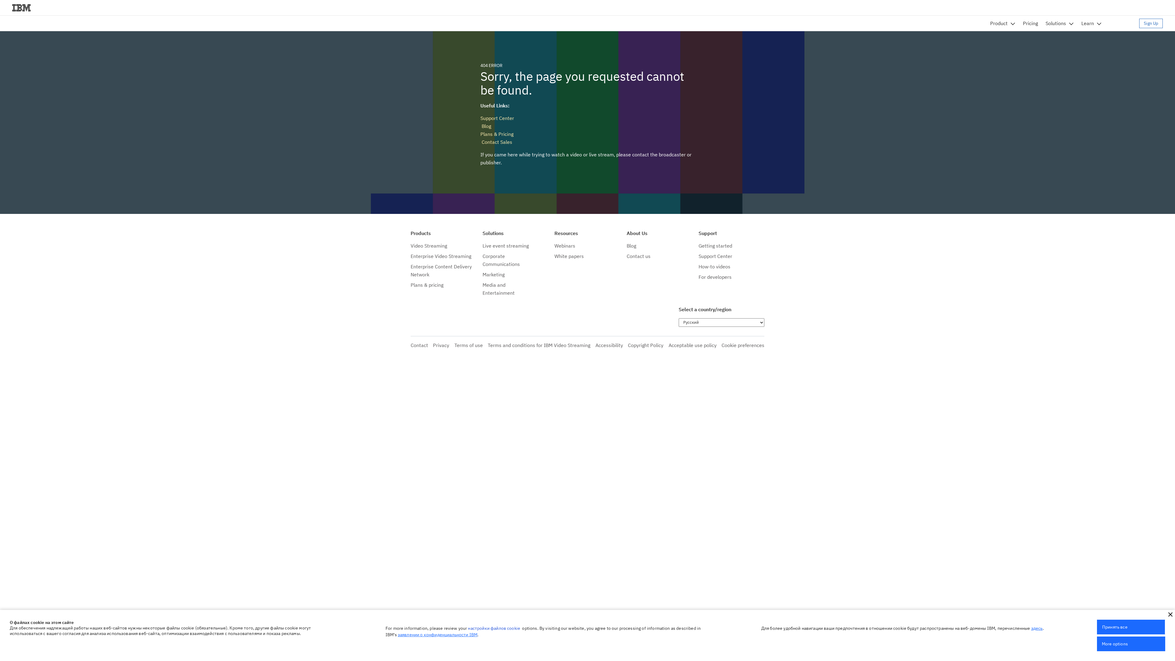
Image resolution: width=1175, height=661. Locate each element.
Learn (1087, 23)
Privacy (441, 345)
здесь (1037, 628)
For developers (715, 277)
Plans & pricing (427, 285)
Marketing (494, 274)
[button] (1170, 614)
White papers (569, 256)
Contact (419, 345)
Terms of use (468, 345)
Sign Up (1151, 23)
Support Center (497, 118)
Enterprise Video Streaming (441, 256)
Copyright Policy (645, 345)
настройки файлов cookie (494, 628)
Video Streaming (429, 246)
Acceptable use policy (693, 345)
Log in (1123, 23)
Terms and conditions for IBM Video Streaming (539, 345)
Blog (485, 126)
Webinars (564, 246)
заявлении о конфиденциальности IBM (437, 634)
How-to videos (714, 266)
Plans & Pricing (496, 134)
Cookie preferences (743, 345)
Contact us (639, 256)
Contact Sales (496, 142)
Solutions (1056, 23)
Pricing (1030, 23)
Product (999, 23)
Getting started (715, 246)
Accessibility (609, 345)
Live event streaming (506, 246)
